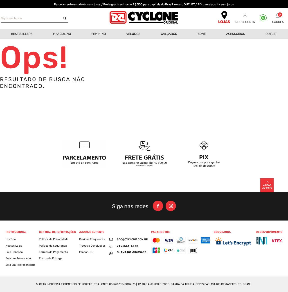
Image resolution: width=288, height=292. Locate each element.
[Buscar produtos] (65, 18)
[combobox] (34, 18)
